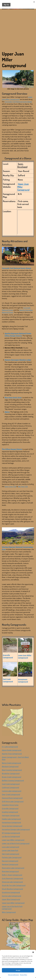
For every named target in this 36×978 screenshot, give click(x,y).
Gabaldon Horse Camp (10, 805)
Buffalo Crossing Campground (13, 780)
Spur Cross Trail (10, 486)
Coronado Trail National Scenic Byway (18, 102)
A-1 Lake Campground (10, 747)
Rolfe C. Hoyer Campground (12, 875)
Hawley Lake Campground (11, 819)
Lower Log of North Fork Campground (15, 843)
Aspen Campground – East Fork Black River (15, 758)
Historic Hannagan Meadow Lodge (18, 360)
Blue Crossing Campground (12, 770)
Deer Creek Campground (11, 794)
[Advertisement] (18, 31)
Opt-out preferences (13, 975)
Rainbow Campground (10, 864)
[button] (33, 952)
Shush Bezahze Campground (12, 889)
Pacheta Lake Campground (11, 857)
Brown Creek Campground (11, 777)
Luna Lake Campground (10, 847)
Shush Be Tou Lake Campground (13, 885)
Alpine (7, 412)
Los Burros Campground (11, 836)
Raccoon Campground (10, 861)
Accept (18, 970)
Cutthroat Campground (10, 787)
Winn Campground (9, 912)
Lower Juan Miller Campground (13, 840)
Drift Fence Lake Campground (12, 801)
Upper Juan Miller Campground (13, 903)
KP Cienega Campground (11, 833)
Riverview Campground (10, 871)
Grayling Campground (10, 812)
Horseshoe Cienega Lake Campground (16, 829)
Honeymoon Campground (11, 822)
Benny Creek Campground (11, 763)
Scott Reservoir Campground (12, 878)
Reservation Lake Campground (13, 868)
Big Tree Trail (23, 486)
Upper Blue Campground (11, 899)
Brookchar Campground (10, 773)
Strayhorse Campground (11, 892)
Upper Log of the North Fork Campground (12, 907)
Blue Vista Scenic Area (13, 397)
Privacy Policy (23, 975)
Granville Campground (10, 808)
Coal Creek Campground (11, 784)
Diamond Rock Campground (12, 798)
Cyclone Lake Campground (11, 791)
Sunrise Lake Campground (11, 896)
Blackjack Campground (10, 766)
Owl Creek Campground (10, 854)
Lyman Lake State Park (10, 850)
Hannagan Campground (10, 815)
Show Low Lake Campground (12, 882)
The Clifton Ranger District (12, 449)
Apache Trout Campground (12, 754)
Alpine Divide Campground (11, 750)
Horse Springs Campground (12, 826)
